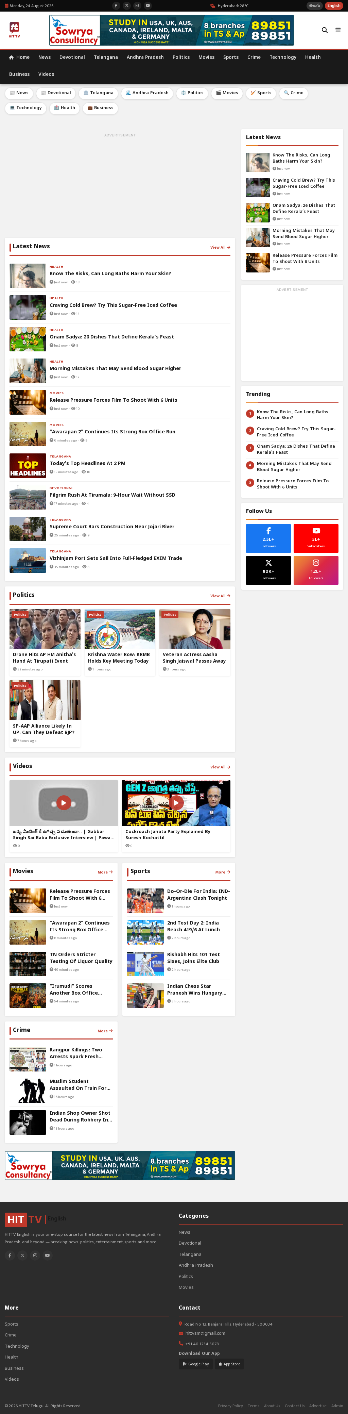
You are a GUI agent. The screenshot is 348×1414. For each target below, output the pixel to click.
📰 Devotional (56, 93)
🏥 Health (64, 108)
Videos (46, 75)
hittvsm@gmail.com (205, 1334)
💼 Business (100, 108)
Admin (337, 1406)
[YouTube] (47, 1255)
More (103, 872)
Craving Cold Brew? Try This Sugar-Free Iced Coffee (304, 184)
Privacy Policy (230, 1406)
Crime (254, 58)
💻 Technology (26, 108)
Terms (253, 1406)
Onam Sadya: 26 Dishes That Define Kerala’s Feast (304, 209)
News (44, 58)
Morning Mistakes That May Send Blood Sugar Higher (304, 234)
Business (19, 75)
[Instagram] (35, 1255)
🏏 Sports (261, 93)
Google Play (198, 1364)
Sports (231, 58)
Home (22, 58)
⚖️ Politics (192, 93)
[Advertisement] (120, 186)
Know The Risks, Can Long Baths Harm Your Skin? (301, 159)
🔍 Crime (293, 93)
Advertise (318, 1406)
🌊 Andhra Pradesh (147, 93)
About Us (272, 1406)
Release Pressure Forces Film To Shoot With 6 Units (305, 259)
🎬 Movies (227, 93)
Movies (206, 58)
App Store (232, 1364)
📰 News (19, 93)
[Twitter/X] (22, 1255)
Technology (282, 58)
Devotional (72, 58)
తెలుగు (314, 5)
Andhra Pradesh (145, 58)
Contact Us (294, 1406)
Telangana (106, 58)
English (334, 5)
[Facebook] (10, 1255)
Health (313, 58)
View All (217, 247)
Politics (181, 58)
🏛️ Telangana (98, 93)
